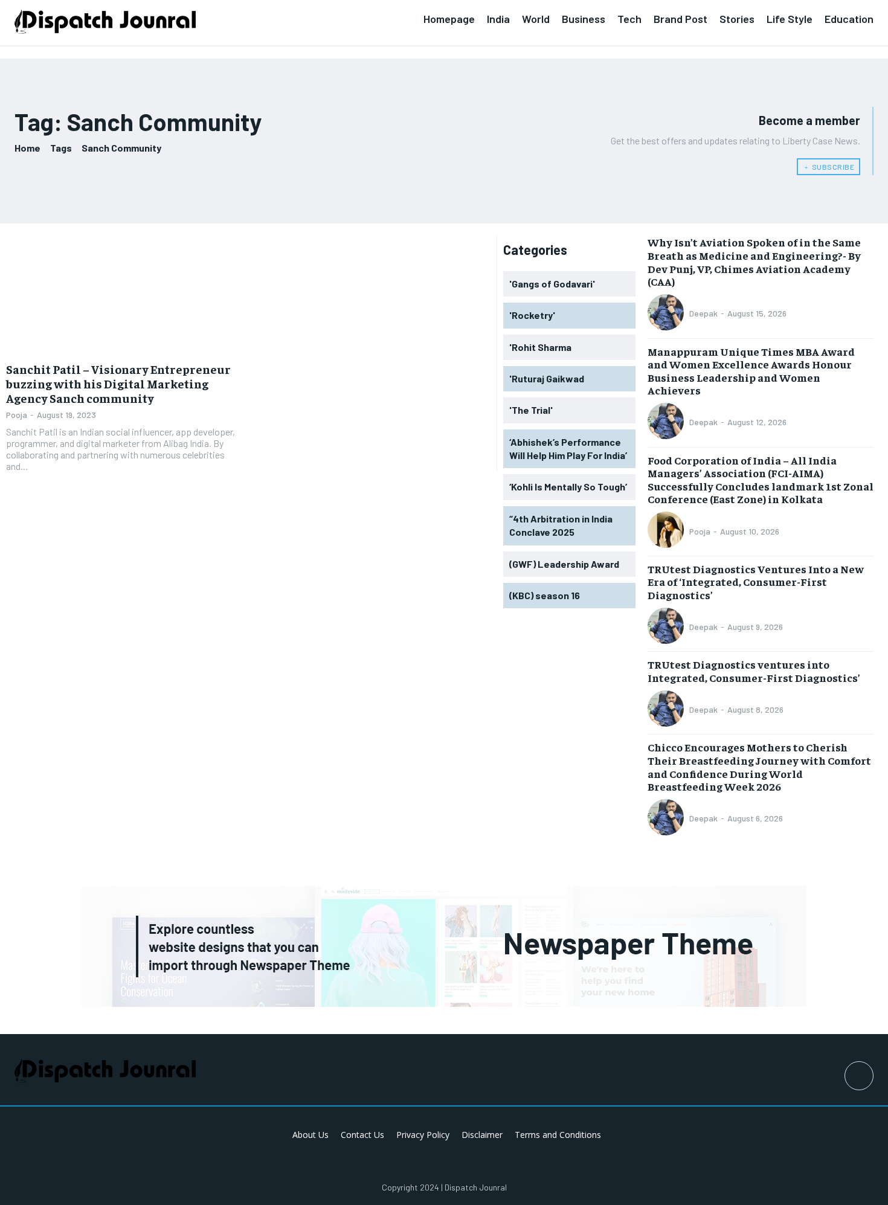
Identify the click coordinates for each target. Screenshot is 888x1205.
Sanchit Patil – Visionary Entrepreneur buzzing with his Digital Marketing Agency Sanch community (118, 383)
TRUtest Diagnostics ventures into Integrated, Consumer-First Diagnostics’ (754, 670)
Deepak (703, 313)
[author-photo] (667, 313)
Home (27, 147)
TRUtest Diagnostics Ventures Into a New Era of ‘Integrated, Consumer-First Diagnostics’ (756, 582)
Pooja (16, 415)
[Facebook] (859, 1075)
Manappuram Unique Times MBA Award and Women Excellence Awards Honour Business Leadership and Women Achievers (751, 370)
